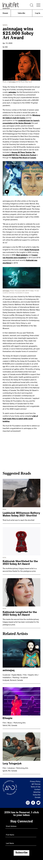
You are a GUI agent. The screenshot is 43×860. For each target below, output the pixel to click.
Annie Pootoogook (31, 250)
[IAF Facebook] (33, 802)
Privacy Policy (35, 781)
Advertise (36, 792)
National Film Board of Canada (24, 158)
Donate (5, 13)
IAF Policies (36, 784)
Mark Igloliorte (22, 255)
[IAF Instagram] (28, 802)
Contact (37, 789)
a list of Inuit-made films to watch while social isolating (20, 418)
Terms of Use (35, 786)
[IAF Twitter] (38, 802)
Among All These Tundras (22, 152)
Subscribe (21, 13)
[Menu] (38, 5)
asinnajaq (12, 92)
